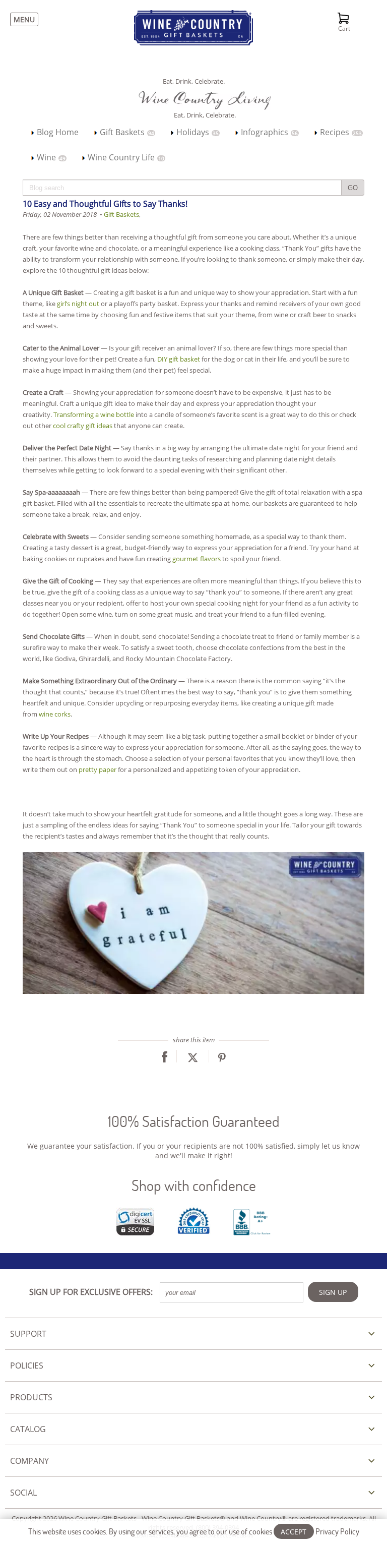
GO (353, 188)
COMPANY (29, 1460)
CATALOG (28, 1429)
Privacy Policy (337, 1531)
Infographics (268, 132)
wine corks (55, 714)
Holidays (196, 132)
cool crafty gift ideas (82, 425)
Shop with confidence (194, 1185)
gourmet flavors (196, 558)
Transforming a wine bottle (93, 414)
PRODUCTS (31, 1397)
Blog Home (57, 132)
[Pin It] (222, 1059)
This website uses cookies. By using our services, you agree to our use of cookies (193, 1531)
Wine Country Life (125, 157)
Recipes (340, 132)
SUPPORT (28, 1333)
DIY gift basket (178, 359)
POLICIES (26, 1365)
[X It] (193, 1059)
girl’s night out (78, 303)
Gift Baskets (126, 132)
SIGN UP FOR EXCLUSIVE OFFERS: (91, 1291)
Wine (50, 157)
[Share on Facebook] (164, 1059)
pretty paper (97, 769)
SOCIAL (23, 1492)
